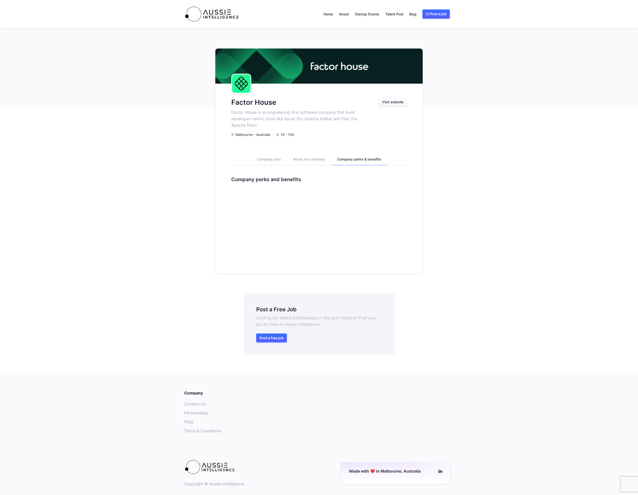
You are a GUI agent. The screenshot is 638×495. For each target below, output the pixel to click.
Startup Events (367, 14)
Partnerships (196, 412)
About (344, 14)
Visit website (392, 102)
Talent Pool (394, 14)
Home (328, 14)
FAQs (189, 421)
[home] (211, 14)
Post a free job (271, 338)
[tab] (269, 161)
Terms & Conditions (202, 430)
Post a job (436, 14)
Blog (412, 14)
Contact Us (195, 403)
